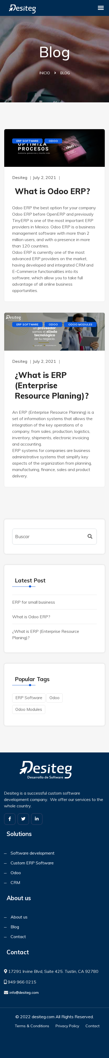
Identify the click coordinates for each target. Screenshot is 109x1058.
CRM (15, 882)
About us (19, 917)
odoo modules (80, 324)
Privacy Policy (67, 1026)
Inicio (44, 73)
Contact (18, 936)
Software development (32, 853)
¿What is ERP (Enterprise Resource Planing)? (52, 385)
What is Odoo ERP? (52, 191)
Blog (15, 926)
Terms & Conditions (32, 1026)
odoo (53, 141)
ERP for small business (33, 602)
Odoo (16, 872)
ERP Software (27, 141)
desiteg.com (43, 1016)
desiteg (19, 177)
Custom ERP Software (32, 862)
